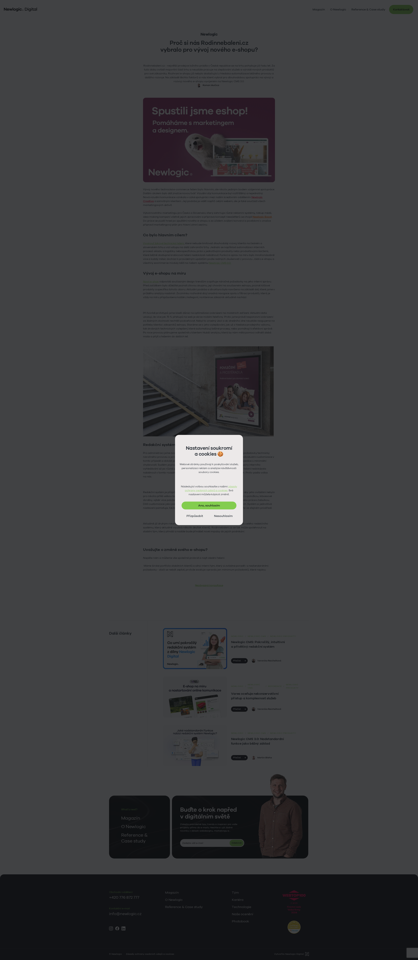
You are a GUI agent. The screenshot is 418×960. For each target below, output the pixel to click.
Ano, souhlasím (209, 505)
